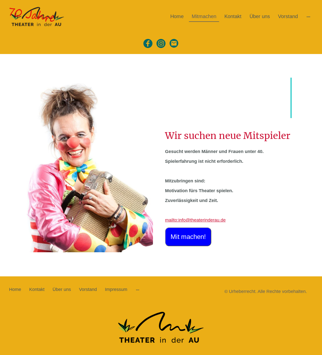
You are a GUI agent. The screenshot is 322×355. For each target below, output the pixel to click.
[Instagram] (161, 43)
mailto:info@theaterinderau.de (195, 220)
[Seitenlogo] (37, 16)
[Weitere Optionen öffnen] (308, 16)
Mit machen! (188, 236)
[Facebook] (147, 43)
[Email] (174, 43)
